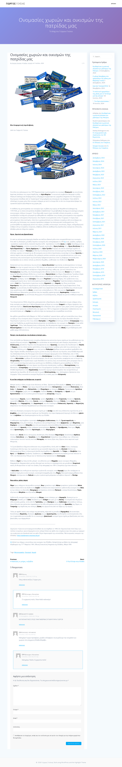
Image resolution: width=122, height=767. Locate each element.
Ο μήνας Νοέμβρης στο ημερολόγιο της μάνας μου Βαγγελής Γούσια (102, 78)
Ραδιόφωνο (97, 319)
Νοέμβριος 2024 (98, 161)
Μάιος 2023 (97, 185)
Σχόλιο (16, 686)
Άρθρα (25, 63)
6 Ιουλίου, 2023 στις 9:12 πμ (30, 657)
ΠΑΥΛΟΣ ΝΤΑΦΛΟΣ (29, 632)
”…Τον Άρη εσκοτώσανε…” (101, 101)
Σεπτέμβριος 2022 (99, 195)
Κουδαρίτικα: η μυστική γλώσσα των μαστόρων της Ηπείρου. (102, 69)
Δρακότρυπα (97, 299)
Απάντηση (22, 585)
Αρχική (113, 3)
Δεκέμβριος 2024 (98, 158)
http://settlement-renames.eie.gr (28, 535)
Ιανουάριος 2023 (98, 188)
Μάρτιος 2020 (97, 255)
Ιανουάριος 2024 (98, 168)
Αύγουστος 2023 (98, 178)
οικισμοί (28, 552)
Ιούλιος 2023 (97, 181)
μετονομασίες (19, 552)
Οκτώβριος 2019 (98, 272)
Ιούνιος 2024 (97, 165)
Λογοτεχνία (97, 309)
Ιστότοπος (16, 727)
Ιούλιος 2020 (97, 249)
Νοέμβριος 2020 (98, 239)
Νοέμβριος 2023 (98, 175)
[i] (65, 242)
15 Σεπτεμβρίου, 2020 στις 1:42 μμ (29, 616)
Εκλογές (95, 302)
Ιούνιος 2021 (97, 228)
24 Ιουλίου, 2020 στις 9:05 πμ (30, 596)
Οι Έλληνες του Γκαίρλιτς (101, 142)
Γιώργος (15, 3)
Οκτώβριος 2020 (98, 242)
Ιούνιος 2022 (97, 201)
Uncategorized (98, 289)
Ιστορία (30, 63)
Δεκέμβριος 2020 (98, 235)
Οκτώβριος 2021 (98, 218)
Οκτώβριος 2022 (98, 191)
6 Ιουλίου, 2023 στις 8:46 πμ (27, 634)
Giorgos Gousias (17, 63)
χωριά (34, 552)
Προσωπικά (97, 316)
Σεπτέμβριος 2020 (99, 245)
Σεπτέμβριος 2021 (99, 222)
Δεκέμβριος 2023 (98, 171)
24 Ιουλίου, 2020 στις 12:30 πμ (28, 576)
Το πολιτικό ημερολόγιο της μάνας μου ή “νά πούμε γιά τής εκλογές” (102, 94)
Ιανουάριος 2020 (98, 262)
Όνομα (15, 709)
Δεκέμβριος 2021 (98, 212)
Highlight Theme (80, 762)
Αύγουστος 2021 (98, 225)
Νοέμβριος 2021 (98, 215)
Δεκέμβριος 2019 (98, 265)
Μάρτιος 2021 (97, 232)
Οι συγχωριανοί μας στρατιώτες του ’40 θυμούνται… (99, 135)
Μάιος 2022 (97, 205)
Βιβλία (95, 295)
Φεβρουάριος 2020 (99, 259)
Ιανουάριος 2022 (98, 208)
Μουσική (96, 312)
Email (15, 718)
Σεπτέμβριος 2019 (99, 275)
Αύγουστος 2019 (98, 279)
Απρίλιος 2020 (97, 252)
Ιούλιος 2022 (97, 198)
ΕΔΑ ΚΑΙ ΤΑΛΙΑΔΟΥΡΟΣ (100, 86)
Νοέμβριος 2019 (98, 269)
